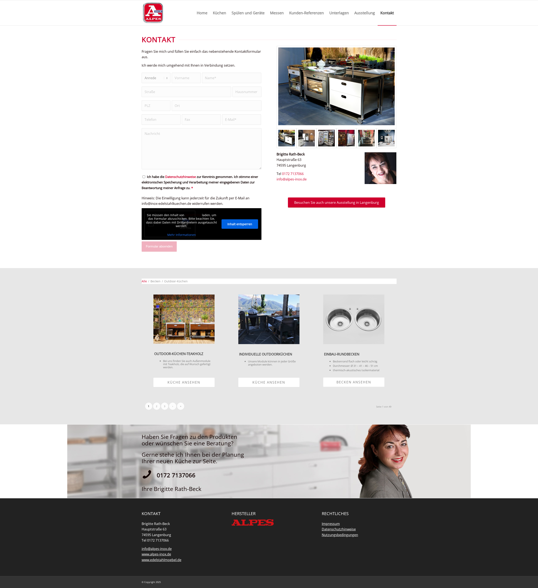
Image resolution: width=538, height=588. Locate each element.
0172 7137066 (293, 173)
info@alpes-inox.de (292, 179)
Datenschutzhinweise (180, 177)
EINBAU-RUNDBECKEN (341, 354)
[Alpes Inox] (153, 13)
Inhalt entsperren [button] (239, 224)
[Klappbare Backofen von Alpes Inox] (366, 138)
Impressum (331, 523)
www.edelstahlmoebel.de (161, 560)
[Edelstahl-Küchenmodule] (336, 87)
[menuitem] (202, 12)
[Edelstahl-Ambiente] (346, 138)
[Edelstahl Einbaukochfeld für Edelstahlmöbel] (386, 138)
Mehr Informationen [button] (181, 235)
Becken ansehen (353, 382)
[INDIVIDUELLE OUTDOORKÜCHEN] (268, 319)
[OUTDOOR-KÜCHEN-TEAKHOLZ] (184, 319)
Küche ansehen (183, 382)
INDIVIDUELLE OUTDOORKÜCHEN (265, 354)
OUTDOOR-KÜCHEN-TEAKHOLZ (178, 353)
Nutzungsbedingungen (340, 535)
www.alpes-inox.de (156, 554)
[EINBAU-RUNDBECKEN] (353, 319)
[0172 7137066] (147, 474)
